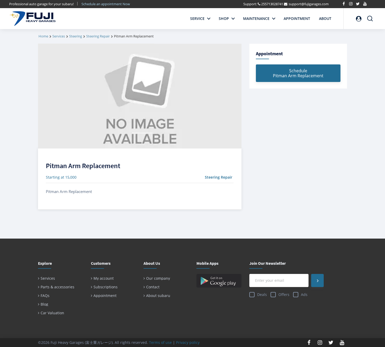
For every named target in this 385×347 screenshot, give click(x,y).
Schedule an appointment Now (106, 4)
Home (43, 36)
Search (370, 16)
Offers (283, 294)
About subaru (158, 295)
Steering (75, 36)
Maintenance (256, 18)
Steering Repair (98, 36)
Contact (153, 286)
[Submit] (317, 280)
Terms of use (160, 342)
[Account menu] (358, 18)
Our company (158, 278)
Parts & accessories (57, 286)
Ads (304, 294)
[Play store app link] (218, 281)
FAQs (45, 295)
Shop (224, 18)
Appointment (297, 18)
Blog (44, 304)
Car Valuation (52, 312)
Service (197, 18)
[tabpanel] (139, 96)
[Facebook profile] (309, 342)
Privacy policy (188, 342)
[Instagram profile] (320, 342)
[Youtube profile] (342, 342)
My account (104, 278)
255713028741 (272, 4)
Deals (262, 294)
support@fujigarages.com (309, 4)
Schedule (298, 73)
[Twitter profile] (331, 342)
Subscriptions (106, 286)
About (325, 18)
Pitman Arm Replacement (83, 165)
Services (58, 36)
